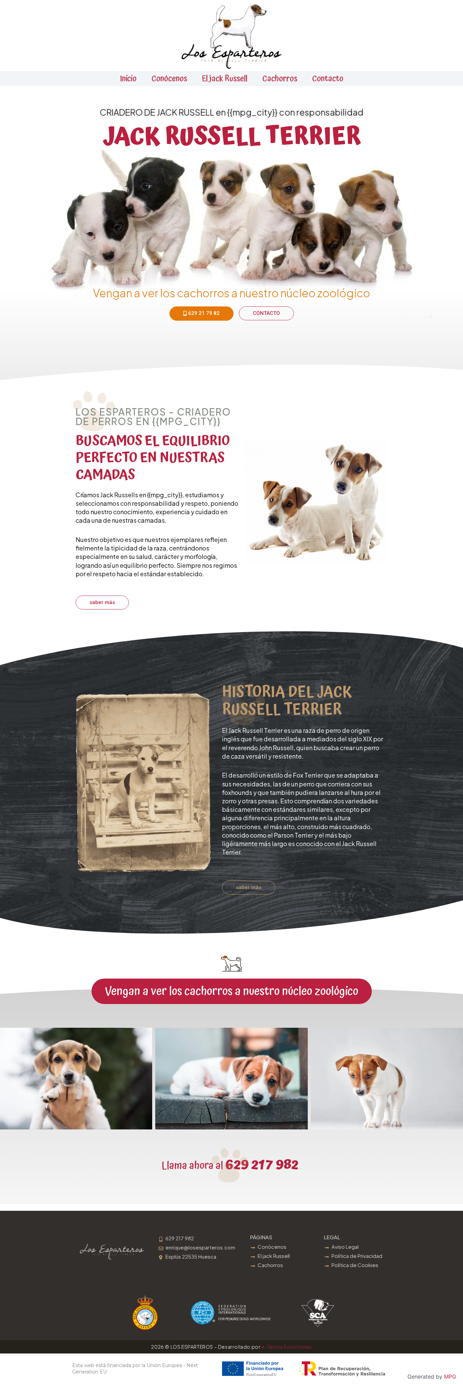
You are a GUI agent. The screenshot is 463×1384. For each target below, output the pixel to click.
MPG (450, 1376)
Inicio (128, 79)
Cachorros (279, 79)
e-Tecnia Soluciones (286, 1347)
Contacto (327, 79)
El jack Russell (224, 79)
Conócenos (169, 79)
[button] (232, 991)
